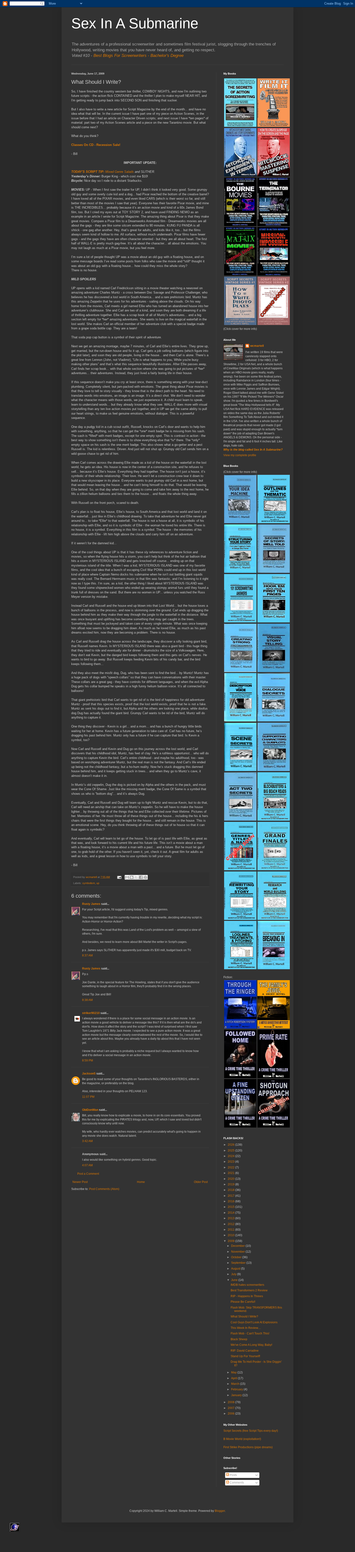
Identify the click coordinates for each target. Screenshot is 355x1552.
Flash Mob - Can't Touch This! (250, 1333)
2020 (231, 1179)
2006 (231, 1413)
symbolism (88, 883)
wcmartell (257, 346)
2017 (231, 1195)
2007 (231, 1408)
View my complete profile (239, 455)
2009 (231, 1241)
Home (141, 1182)
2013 (231, 1218)
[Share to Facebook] (140, 877)
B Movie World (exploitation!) (242, 1439)
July (234, 1274)
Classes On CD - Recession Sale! (95, 145)
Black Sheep (239, 1339)
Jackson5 (89, 1073)
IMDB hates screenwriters (247, 1285)
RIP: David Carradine (245, 1350)
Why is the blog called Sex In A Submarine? (253, 449)
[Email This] (127, 877)
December (238, 1246)
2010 (231, 1235)
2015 (231, 1207)
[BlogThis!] (131, 877)
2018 (231, 1190)
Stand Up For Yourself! (245, 1356)
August (236, 1268)
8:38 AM (87, 1000)
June (234, 1280)
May (234, 1372)
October (236, 1257)
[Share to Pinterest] (145, 877)
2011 (231, 1229)
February (237, 1389)
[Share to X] (136, 877)
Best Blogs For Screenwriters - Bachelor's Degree (138, 55)
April (234, 1378)
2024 (231, 1156)
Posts (233, 1475)
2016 (231, 1201)
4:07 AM (87, 1165)
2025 (231, 1150)
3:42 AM (87, 1141)
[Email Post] (119, 877)
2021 (231, 1173)
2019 (231, 1184)
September (238, 1262)
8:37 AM (87, 955)
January (236, 1395)
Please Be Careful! (243, 1301)
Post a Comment (88, 1173)
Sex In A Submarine (134, 23)
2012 (231, 1224)
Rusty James (91, 904)
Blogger (220, 1511)
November (238, 1251)
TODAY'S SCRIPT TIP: (87, 172)
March (235, 1383)
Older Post (201, 1182)
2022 (231, 1167)
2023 (231, 1161)
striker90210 (91, 1013)
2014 (231, 1212)
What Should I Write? (244, 1316)
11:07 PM (88, 1096)
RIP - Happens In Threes (247, 1296)
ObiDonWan (90, 1110)
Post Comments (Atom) (104, 1189)
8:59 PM (87, 1060)
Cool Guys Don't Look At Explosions (254, 1322)
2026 (231, 1144)
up (97, 883)
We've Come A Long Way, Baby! (251, 1345)
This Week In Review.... (246, 1328)
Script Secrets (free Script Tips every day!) (250, 1430)
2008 (231, 1402)
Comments (236, 1482)
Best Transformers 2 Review (249, 1290)
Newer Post (80, 1182)
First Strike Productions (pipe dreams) (248, 1447)
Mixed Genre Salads (119, 172)
